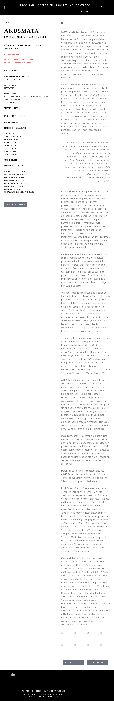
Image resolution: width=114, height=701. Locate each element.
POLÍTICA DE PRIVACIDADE (54, 691)
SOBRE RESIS (46, 5)
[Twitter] (102, 8)
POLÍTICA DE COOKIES (31, 691)
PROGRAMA (27, 5)
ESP (88, 11)
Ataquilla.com (10, 63)
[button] (28, 5)
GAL (81, 11)
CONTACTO (82, 5)
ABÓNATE (61, 5)
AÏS (71, 5)
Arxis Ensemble (38, 37)
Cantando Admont (15, 37)
